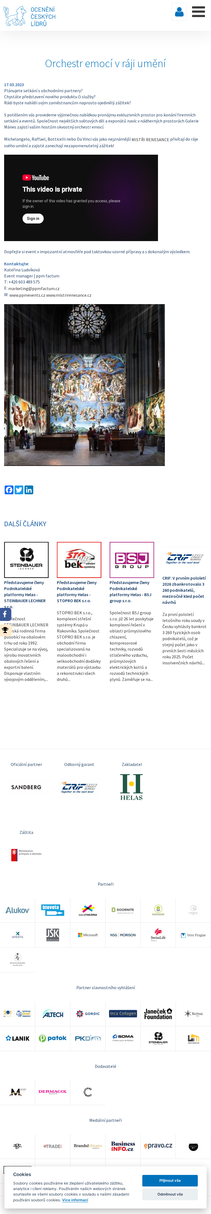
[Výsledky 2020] (6, 629)
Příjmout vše (170, 1180)
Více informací (75, 1200)
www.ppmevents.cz (27, 295)
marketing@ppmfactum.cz (34, 288)
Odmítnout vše (170, 1194)
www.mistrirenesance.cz (68, 295)
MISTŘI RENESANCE (150, 139)
